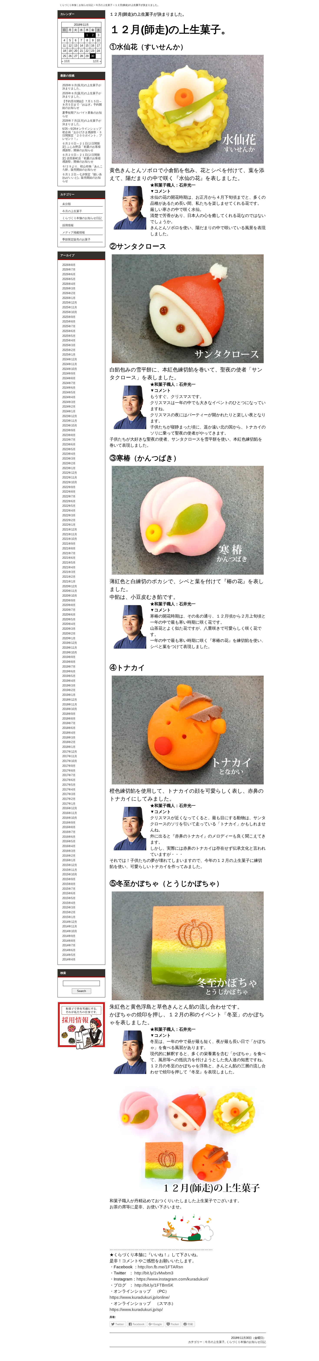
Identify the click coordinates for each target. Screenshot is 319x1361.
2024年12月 (69, 359)
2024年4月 (69, 397)
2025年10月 (69, 312)
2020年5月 (69, 619)
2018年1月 (69, 746)
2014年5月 (69, 955)
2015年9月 (69, 879)
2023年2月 (69, 463)
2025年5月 (69, 335)
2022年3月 (69, 515)
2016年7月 (69, 832)
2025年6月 (69, 331)
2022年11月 (69, 477)
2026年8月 (69, 265)
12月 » (97, 61)
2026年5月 (69, 279)
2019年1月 (69, 694)
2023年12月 (69, 416)
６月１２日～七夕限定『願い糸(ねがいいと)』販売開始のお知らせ (82, 178)
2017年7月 (69, 775)
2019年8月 (69, 661)
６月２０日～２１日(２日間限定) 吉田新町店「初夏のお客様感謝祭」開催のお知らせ (81, 158)
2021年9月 (69, 543)
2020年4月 (69, 624)
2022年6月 (69, 501)
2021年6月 (69, 557)
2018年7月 (69, 723)
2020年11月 (69, 590)
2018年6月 (69, 728)
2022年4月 (69, 510)
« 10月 (66, 61)
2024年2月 (69, 406)
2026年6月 (69, 274)
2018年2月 (69, 742)
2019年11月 (69, 647)
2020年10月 (69, 595)
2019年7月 (69, 666)
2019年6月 (69, 671)
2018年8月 (69, 718)
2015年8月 (69, 884)
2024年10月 (69, 369)
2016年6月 (69, 836)
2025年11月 (69, 307)
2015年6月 (69, 893)
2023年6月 (69, 444)
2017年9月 (69, 765)
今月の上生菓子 (104, 5)
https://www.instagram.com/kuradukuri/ (172, 1279)
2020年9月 (69, 600)
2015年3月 (69, 907)
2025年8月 (69, 321)
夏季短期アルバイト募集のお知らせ (82, 114)
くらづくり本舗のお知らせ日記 (82, 218)
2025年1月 (69, 354)
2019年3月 (69, 685)
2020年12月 (69, 586)
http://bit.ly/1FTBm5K (154, 1285)
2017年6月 (69, 780)
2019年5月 (69, 676)
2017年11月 (69, 756)
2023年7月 (69, 439)
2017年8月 (69, 770)
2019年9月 (69, 657)
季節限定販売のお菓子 (76, 239)
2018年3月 (69, 737)
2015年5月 (69, 898)
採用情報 (68, 225)
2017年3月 (69, 794)
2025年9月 (69, 317)
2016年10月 (69, 817)
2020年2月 (69, 633)
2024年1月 (69, 411)
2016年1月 (69, 860)
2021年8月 (69, 548)
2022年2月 (69, 520)
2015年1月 (69, 917)
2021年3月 (69, 572)
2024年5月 (69, 392)
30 (92, 56)
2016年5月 (69, 841)
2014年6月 (69, 950)
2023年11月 (69, 420)
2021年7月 (69, 553)
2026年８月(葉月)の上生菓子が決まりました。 (81, 95)
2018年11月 (69, 704)
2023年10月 (69, 425)
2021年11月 (69, 534)
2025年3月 (69, 345)
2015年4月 (69, 903)
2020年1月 (69, 638)
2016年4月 (69, 846)
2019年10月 (69, 652)
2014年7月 (69, 945)
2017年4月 (69, 789)
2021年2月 (69, 576)
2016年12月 (69, 808)
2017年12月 (69, 751)
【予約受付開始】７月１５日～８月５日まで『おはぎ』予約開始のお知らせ (82, 105)
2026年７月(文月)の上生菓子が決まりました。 (81, 122)
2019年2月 (69, 690)
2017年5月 (69, 784)
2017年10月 (69, 761)
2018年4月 (69, 732)
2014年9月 (69, 936)
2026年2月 (69, 293)
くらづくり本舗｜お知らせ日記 (76, 5)
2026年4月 (69, 283)
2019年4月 (69, 680)
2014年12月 (69, 921)
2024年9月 (69, 373)
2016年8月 (69, 827)
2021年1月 (69, 581)
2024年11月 (69, 364)
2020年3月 (69, 628)
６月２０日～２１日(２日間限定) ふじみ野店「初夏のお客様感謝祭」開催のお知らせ (81, 147)
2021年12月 (69, 529)
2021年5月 (69, 562)
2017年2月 (69, 798)
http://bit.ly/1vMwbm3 (153, 1273)
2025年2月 (69, 350)
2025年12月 (69, 302)
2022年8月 (69, 491)
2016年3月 (69, 851)
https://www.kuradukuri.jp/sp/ (136, 1309)
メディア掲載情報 (73, 232)
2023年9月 (69, 430)
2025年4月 (69, 340)
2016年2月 (69, 855)
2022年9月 (69, 487)
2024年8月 (69, 378)
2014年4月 (69, 959)
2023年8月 (69, 435)
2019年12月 (69, 642)
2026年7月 (69, 269)
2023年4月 (69, 453)
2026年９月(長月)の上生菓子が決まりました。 (81, 87)
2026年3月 (69, 288)
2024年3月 (69, 402)
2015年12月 (69, 865)
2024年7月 (69, 383)
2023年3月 (69, 458)
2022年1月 (69, 524)
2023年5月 (69, 449)
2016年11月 (69, 813)
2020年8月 (69, 605)
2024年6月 (69, 387)
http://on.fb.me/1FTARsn (160, 1267)
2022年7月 (69, 496)
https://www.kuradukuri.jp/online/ (142, 1297)
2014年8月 (69, 940)
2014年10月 (69, 931)
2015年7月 (69, 888)
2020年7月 (69, 609)
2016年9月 (69, 822)
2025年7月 (69, 326)
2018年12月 (69, 699)
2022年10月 (69, 482)
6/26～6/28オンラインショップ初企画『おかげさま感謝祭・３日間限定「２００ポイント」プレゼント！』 (82, 133)
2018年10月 (69, 709)
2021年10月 (69, 538)
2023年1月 (69, 468)
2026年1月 (69, 298)
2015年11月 (69, 869)
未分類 (66, 204)
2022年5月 (69, 505)
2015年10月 (69, 874)
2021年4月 (69, 567)
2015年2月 (69, 912)
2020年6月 (69, 614)
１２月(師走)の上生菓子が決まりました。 (148, 14)
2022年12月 (69, 472)
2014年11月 (69, 926)
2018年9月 (69, 713)
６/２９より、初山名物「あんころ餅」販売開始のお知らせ (82, 168)
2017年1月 (69, 803)
